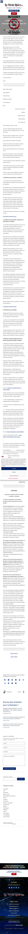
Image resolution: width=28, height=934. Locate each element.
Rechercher (20, 779)
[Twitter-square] (16, 11)
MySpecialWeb (19, 925)
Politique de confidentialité (13, 478)
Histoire (5, 806)
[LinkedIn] (16, 680)
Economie (5, 801)
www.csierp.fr (14, 913)
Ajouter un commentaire (9, 756)
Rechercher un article (7, 776)
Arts (4, 790)
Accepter (14, 468)
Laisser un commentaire (9, 768)
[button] (1, 1)
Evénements (6, 804)
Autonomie (5, 792)
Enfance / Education (8, 802)
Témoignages (6, 814)
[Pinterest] (12, 680)
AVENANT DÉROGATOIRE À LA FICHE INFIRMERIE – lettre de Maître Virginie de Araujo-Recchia (12, 710)
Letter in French (14, 653)
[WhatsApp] (12, 683)
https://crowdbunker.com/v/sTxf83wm (15, 431)
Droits (4, 797)
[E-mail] (16, 683)
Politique (5, 809)
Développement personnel (9, 796)
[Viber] (8, 683)
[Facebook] (5, 680)
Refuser (14, 472)
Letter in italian (14, 656)
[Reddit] (19, 680)
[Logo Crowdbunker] (19, 11)
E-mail (5, 747)
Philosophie (6, 808)
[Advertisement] (14, 664)
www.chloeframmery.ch (14, 904)
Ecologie (5, 799)
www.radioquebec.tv (13, 908)
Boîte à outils (6, 794)
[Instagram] (14, 11)
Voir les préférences (14, 475)
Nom (5, 743)
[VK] (23, 680)
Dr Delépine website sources (9, 216)
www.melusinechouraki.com (14, 915)
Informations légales (9, 928)
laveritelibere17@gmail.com (14, 884)
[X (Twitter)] (8, 680)
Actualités (5, 789)
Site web (6, 751)
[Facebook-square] (12, 11)
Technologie (6, 813)
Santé (4, 811)
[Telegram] (9, 11)
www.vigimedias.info (14, 906)
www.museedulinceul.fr (14, 910)
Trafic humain (6, 816)
